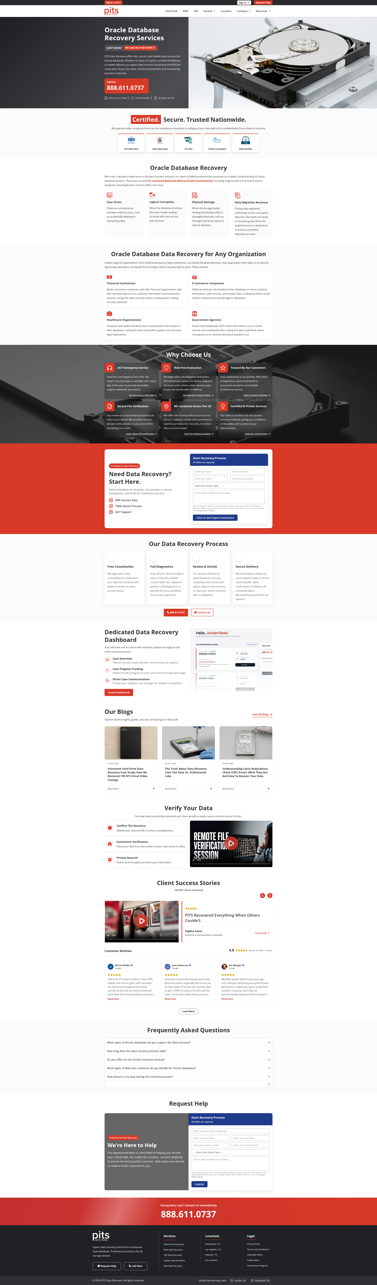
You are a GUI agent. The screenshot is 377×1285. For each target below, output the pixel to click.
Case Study (261, 932)
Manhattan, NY (212, 1244)
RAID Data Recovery (173, 1249)
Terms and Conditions (258, 1249)
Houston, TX (211, 1254)
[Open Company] (249, 11)
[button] (231, 844)
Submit (199, 1184)
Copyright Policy (255, 1254)
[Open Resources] (269, 11)
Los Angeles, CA (213, 1249)
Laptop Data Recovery (174, 1260)
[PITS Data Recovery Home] (112, 11)
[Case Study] (268, 933)
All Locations (211, 1260)
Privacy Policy (202, 510)
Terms (212, 510)
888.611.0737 (188, 1214)
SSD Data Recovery (173, 1255)
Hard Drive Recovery (174, 1244)
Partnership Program (257, 1265)
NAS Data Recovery (173, 1266)
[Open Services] (214, 11)
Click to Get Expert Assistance (215, 517)
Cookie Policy (253, 1260)
